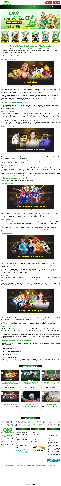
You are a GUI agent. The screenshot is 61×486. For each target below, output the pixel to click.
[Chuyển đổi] (2, 348)
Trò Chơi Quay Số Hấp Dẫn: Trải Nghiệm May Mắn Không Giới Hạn (10, 383)
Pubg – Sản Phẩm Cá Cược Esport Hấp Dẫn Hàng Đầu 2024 (51, 403)
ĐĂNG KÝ (49, 2)
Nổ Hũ (34, 6)
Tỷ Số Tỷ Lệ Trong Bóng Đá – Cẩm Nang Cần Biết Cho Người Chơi (10, 403)
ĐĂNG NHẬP (56, 2)
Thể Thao (17, 6)
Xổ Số (26, 6)
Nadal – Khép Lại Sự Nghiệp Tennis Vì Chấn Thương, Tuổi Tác (30, 403)
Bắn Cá (38, 6)
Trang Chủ (7, 6)
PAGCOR (26, 113)
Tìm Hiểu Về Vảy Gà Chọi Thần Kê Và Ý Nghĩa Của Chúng (50, 383)
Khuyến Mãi (47, 6)
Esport (22, 6)
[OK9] (6, 2)
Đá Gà (42, 6)
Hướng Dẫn (53, 6)
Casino (12, 6)
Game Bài (30, 6)
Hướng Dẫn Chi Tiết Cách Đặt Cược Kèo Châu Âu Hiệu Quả (30, 383)
